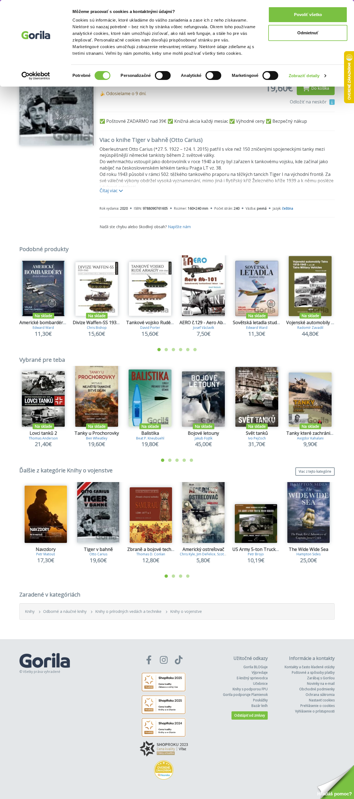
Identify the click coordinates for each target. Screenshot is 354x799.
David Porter (150, 327)
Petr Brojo (256, 554)
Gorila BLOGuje (255, 667)
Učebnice (260, 683)
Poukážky (260, 700)
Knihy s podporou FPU (250, 689)
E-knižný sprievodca (252, 678)
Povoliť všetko (308, 14)
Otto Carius (98, 554)
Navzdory (46, 549)
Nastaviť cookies (322, 700)
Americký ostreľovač (203, 549)
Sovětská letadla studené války (264, 322)
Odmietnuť (307, 32)
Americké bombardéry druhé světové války (63, 322)
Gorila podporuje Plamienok (245, 694)
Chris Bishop (97, 327)
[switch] (163, 75)
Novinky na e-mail (321, 683)
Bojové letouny (203, 433)
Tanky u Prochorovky (96, 433)
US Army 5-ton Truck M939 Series (267, 549)
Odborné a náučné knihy (65, 611)
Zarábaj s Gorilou (321, 678)
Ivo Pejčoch (257, 438)
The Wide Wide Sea (308, 549)
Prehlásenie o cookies (317, 705)
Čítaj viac (109, 191)
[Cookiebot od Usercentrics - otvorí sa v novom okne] (36, 76)
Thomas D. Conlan (150, 554)
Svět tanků (257, 433)
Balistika (150, 433)
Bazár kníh (259, 705)
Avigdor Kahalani (310, 438)
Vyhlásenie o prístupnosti (315, 711)
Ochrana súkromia (320, 694)
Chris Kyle (187, 554)
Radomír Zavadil (310, 327)
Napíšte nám (179, 226)
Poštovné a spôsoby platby (313, 672)
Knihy (30, 611)
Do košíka (320, 88)
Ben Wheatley (96, 438)
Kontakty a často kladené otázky (310, 667)
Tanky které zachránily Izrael (316, 433)
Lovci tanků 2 (43, 433)
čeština (287, 208)
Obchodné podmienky (317, 689)
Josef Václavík (203, 327)
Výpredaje (260, 672)
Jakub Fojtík (203, 438)
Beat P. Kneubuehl (150, 438)
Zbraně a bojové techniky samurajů (164, 549)
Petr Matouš (45, 554)
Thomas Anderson (43, 438)
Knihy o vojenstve (186, 611)
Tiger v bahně (98, 549)
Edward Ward (43, 327)
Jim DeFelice (206, 554)
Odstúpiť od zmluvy (249, 715)
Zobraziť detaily (304, 75)
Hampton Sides (308, 554)
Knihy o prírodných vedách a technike (128, 611)
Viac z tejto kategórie (315, 471)
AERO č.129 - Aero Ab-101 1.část (212, 322)
